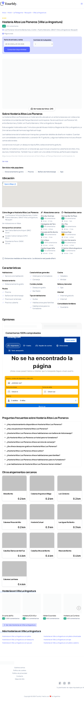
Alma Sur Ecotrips (47, 216)
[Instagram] (64, 683)
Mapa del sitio (19, 679)
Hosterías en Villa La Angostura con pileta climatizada (62, 636)
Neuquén (28, 12)
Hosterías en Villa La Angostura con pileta (16, 636)
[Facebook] (60, 683)
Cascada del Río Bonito (49, 232)
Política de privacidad (19, 673)
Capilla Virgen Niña (48, 248)
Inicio (4, 12)
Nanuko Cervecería (68, 240)
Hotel (10, 12)
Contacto (19, 676)
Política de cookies (19, 670)
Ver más (5, 161)
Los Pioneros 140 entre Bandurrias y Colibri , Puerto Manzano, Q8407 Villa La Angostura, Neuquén (41, 30)
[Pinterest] (69, 683)
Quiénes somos (19, 667)
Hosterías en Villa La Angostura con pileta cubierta (61, 643)
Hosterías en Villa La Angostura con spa (57, 640)
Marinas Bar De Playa (69, 216)
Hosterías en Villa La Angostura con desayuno (18, 640)
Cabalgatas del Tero (48, 224)
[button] (79, 608)
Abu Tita (64, 224)
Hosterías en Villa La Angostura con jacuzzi (17, 643)
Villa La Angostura (39, 12)
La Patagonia (18, 12)
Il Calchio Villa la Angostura (71, 248)
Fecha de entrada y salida (13, 40)
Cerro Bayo (45, 240)
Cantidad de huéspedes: (42, 40)
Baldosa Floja (66, 232)
